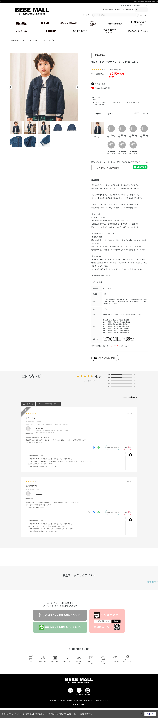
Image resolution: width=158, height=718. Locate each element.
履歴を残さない (152, 582)
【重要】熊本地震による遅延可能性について (79, 2)
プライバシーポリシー (101, 700)
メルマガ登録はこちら (107, 358)
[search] (136, 14)
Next (77, 87)
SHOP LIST (60, 700)
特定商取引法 (88, 700)
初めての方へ (143, 15)
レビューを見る (116, 69)
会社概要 (53, 700)
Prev (10, 87)
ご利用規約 (69, 700)
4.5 (98, 376)
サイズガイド (115, 346)
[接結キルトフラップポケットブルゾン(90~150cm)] (44, 87)
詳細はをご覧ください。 (76, 714)
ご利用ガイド (78, 700)
